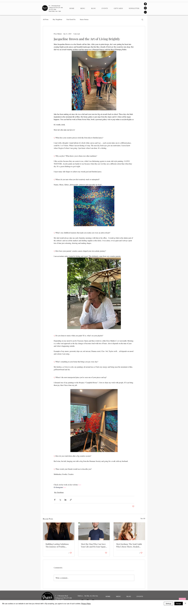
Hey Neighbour (57, 19)
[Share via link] (71, 500)
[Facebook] (145, 4)
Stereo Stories (84, 19)
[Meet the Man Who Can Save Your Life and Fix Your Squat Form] (94, 531)
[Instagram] (145, 8)
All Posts (45, 19)
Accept (178, 603)
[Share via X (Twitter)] (60, 500)
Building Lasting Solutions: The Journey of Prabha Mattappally (57, 545)
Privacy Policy (86, 603)
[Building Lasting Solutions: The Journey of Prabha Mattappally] (58, 531)
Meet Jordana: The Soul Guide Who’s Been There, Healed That (129, 545)
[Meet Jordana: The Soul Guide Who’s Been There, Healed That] (129, 531)
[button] (142, 19)
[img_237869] (145, 12)
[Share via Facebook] (55, 500)
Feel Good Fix (71, 19)
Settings (168, 603)
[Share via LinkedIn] (65, 500)
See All (143, 518)
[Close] (185, 603)
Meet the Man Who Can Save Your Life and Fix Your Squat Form (93, 545)
